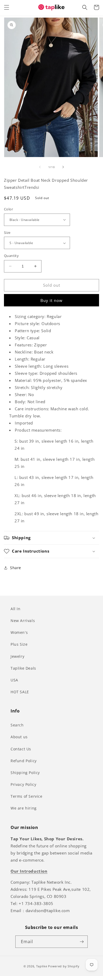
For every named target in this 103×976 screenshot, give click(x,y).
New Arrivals (23, 620)
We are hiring (24, 808)
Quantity (11, 255)
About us (19, 736)
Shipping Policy (25, 772)
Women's (19, 632)
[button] (6, 7)
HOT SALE (20, 691)
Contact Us (21, 748)
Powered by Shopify (63, 966)
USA (14, 679)
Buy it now (51, 300)
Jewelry (17, 656)
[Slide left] (40, 167)
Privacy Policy (23, 784)
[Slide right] (63, 167)
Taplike (41, 966)
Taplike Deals (23, 668)
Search (17, 724)
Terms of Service (27, 796)
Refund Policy (24, 760)
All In (16, 608)
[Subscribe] (81, 941)
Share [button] (15, 567)
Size (7, 232)
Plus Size (19, 644)
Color (8, 209)
